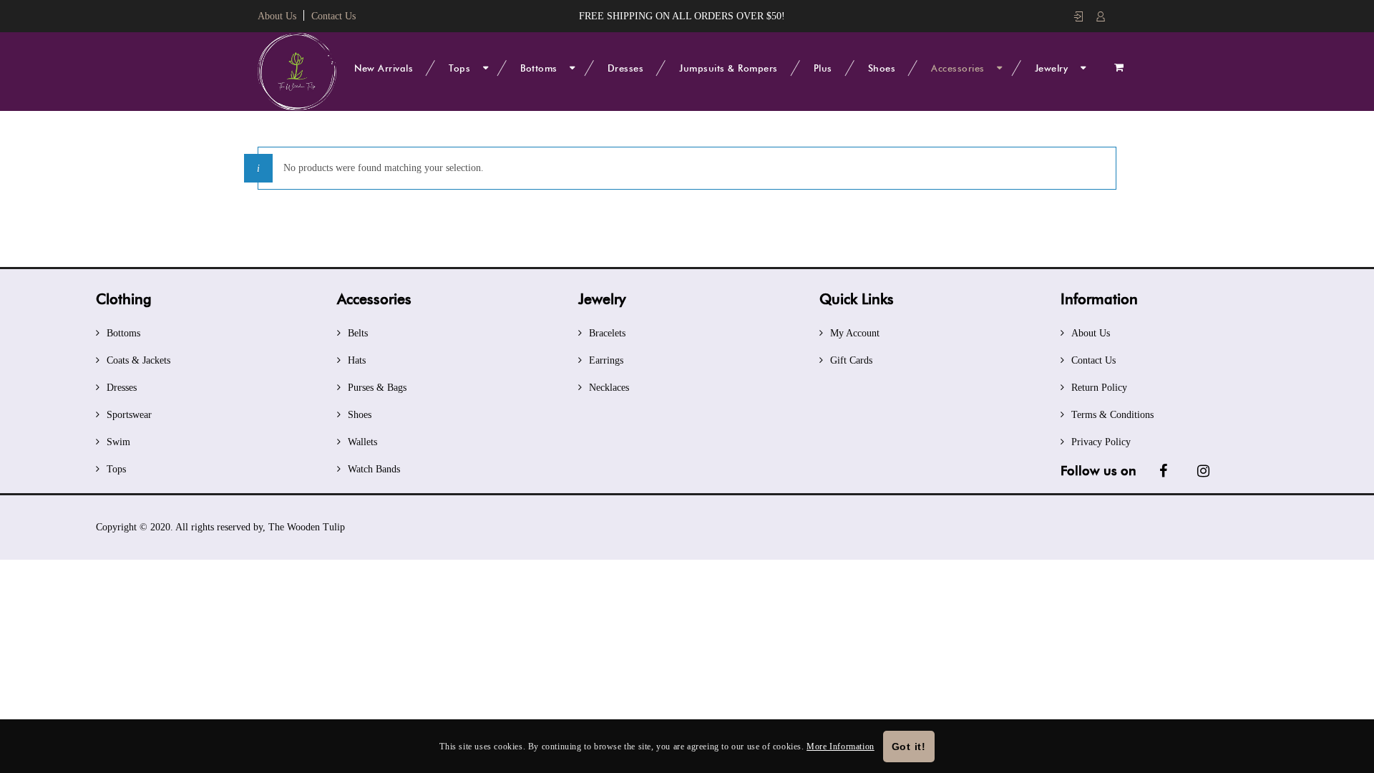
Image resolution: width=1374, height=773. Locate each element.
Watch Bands (374, 469)
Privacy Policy (1101, 442)
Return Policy (1099, 387)
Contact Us (333, 16)
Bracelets (607, 333)
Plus (823, 68)
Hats (357, 360)
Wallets (362, 442)
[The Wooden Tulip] (297, 71)
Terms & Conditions (1112, 414)
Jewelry (1051, 68)
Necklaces (609, 387)
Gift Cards (851, 360)
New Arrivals (383, 68)
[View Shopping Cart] (1119, 67)
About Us (277, 16)
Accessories (958, 68)
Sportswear (129, 414)
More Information (840, 747)
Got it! (909, 746)
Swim (118, 442)
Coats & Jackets (138, 360)
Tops (459, 68)
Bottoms (538, 68)
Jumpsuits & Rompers (728, 68)
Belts (358, 333)
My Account (855, 333)
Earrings (606, 360)
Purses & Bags (377, 387)
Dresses (626, 68)
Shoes (882, 68)
